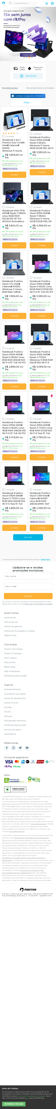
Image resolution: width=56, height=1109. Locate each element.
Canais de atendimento (15, 698)
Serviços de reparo (12, 729)
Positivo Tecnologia (13, 649)
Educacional (9, 662)
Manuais (8, 716)
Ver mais (28, 537)
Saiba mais (45, 559)
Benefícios (31, 76)
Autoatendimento (12, 689)
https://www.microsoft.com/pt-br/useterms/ (32, 838)
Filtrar (27, 102)
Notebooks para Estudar (15, 676)
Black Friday (9, 667)
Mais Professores (12, 671)
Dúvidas (8, 707)
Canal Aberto (10, 734)
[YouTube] (27, 747)
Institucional (9, 617)
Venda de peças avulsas (15, 725)
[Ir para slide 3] (29, 57)
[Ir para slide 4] (32, 57)
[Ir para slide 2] (26, 57)
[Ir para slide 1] (24, 57)
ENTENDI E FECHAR (13, 1104)
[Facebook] (6, 747)
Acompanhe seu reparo (15, 694)
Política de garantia (13, 626)
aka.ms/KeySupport (38, 824)
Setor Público (10, 658)
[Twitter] (20, 747)
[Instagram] (13, 747)
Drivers (7, 712)
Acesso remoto (11, 703)
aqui (27, 1098)
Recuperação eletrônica (15, 720)
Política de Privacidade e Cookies (37, 604)
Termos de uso (11, 622)
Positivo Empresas (12, 653)
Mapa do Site (10, 635)
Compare (10, 136)
